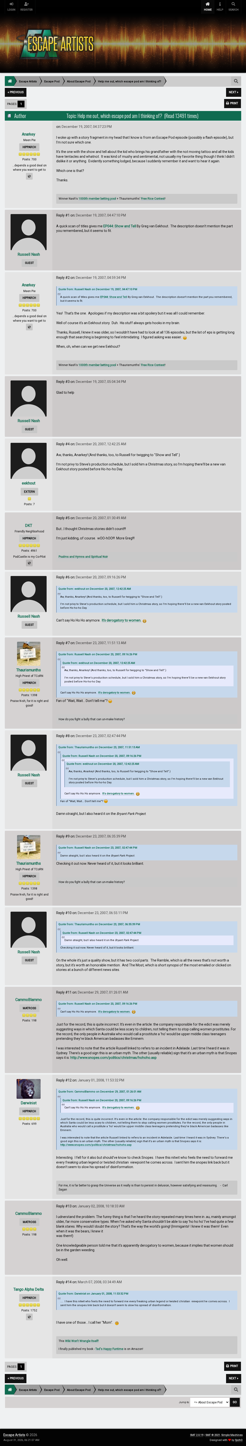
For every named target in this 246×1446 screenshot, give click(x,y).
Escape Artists (14, 1435)
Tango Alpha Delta (28, 1289)
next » (233, 92)
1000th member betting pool (97, 198)
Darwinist (29, 1103)
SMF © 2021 (212, 1435)
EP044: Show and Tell (119, 226)
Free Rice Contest (153, 198)
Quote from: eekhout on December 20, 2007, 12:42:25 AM (94, 588)
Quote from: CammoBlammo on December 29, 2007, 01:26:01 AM (99, 1091)
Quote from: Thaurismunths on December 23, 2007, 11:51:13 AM (99, 747)
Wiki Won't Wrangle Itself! (82, 1341)
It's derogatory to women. (121, 620)
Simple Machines (232, 1435)
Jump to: (184, 1402)
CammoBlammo (28, 999)
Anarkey (28, 134)
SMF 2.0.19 (196, 1435)
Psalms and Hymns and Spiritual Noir (83, 556)
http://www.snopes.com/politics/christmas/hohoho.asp (113, 1058)
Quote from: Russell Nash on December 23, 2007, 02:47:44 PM (97, 847)
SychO (239, 1440)
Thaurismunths (28, 670)
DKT (28, 525)
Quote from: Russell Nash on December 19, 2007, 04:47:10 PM (97, 289)
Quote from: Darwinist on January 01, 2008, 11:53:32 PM (93, 1293)
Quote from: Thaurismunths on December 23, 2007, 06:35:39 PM (99, 924)
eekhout (28, 483)
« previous (16, 92)
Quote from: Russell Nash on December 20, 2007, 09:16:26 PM (97, 654)
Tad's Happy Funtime (109, 1349)
